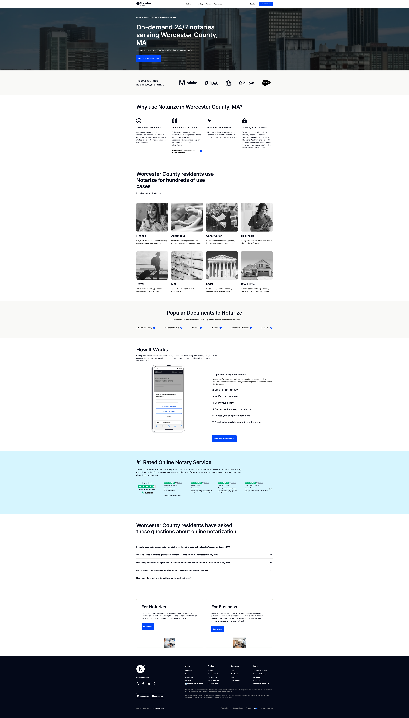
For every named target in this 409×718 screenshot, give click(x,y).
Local (233, 677)
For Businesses (213, 680)
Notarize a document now (148, 58)
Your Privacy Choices (265, 708)
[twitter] (138, 683)
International (235, 680)
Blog (232, 670)
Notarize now (266, 4)
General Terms (238, 708)
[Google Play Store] (142, 695)
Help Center (235, 674)
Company (188, 670)
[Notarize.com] (140, 669)
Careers (188, 680)
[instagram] (153, 683)
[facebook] (143, 683)
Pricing (200, 4)
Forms (208, 4)
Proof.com (160, 708)
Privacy (248, 708)
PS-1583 (256, 677)
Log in (252, 4)
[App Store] (157, 695)
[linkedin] (148, 683)
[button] (189, 4)
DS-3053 (256, 680)
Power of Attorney (260, 674)
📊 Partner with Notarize (194, 684)
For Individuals (213, 674)
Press (187, 674)
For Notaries (212, 677)
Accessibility (225, 708)
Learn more (147, 626)
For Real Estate (213, 684)
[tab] (241, 379)
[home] (150, 4)
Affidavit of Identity (260, 670)
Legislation (189, 677)
